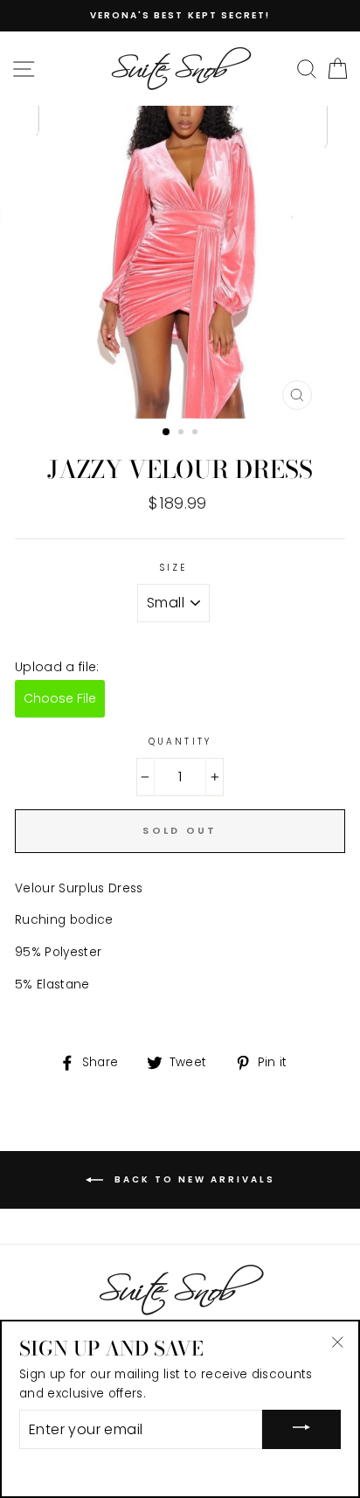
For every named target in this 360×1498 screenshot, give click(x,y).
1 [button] (167, 432)
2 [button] (182, 433)
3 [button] (196, 433)
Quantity (180, 741)
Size (173, 567)
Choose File (60, 698)
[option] (180, 16)
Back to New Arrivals (192, 1178)
